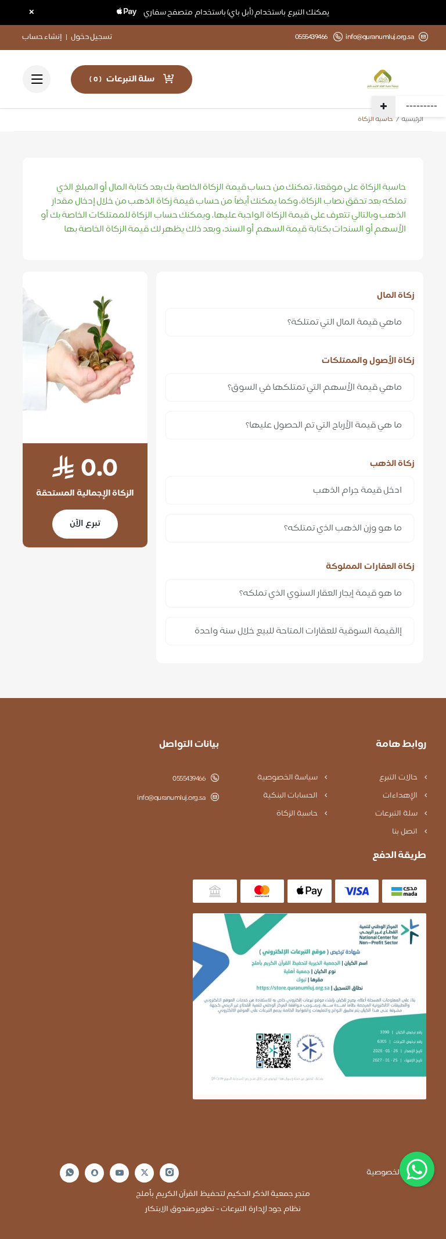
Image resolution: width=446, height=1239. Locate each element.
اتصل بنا (405, 831)
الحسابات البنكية (291, 795)
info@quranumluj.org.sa (379, 37)
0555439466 (188, 778)
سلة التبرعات (397, 813)
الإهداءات (401, 795)
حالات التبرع (399, 777)
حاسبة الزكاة (297, 813)
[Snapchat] (94, 1173)
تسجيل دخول (92, 37)
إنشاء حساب (42, 37)
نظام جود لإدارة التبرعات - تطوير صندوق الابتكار (223, 1209)
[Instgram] (170, 1173)
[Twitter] (145, 1173)
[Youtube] (120, 1173)
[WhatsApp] (70, 1173)
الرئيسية (412, 119)
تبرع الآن (85, 524)
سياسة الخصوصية (288, 777)
